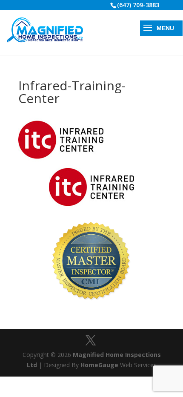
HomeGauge (99, 365)
